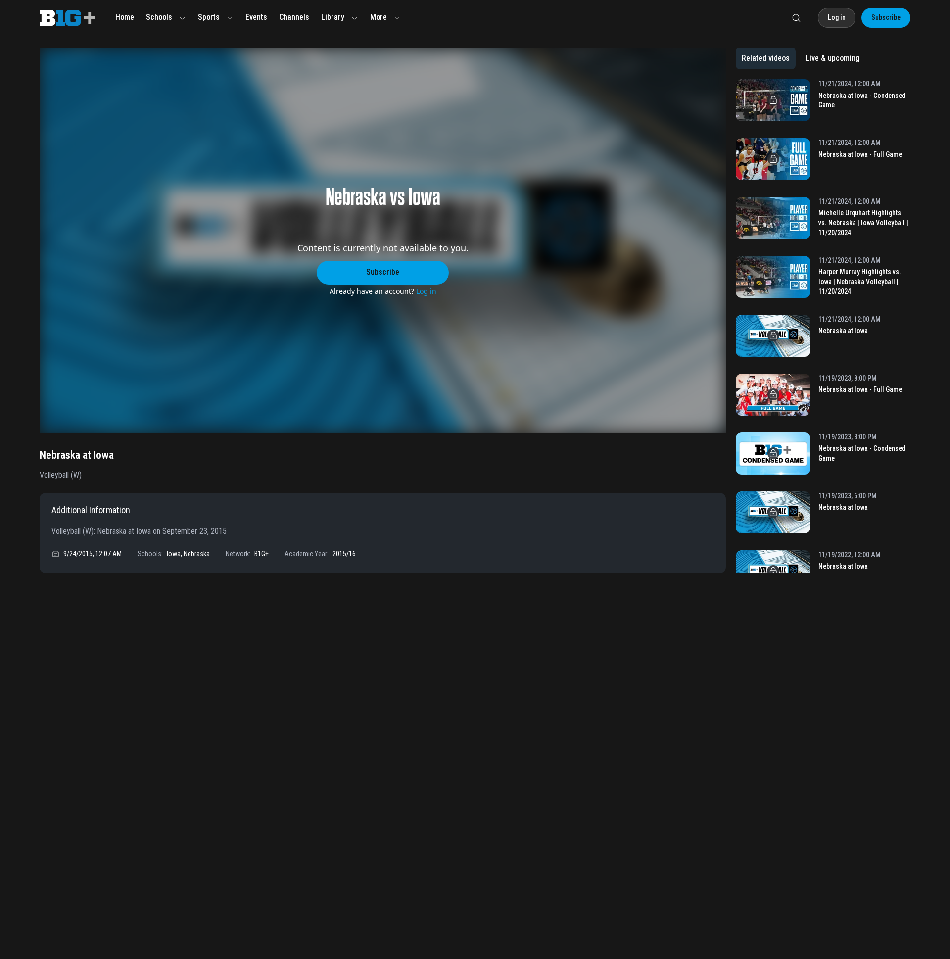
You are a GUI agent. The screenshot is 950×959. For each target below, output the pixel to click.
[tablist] (801, 58)
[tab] (766, 58)
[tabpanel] (823, 326)
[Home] (67, 18)
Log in (426, 291)
